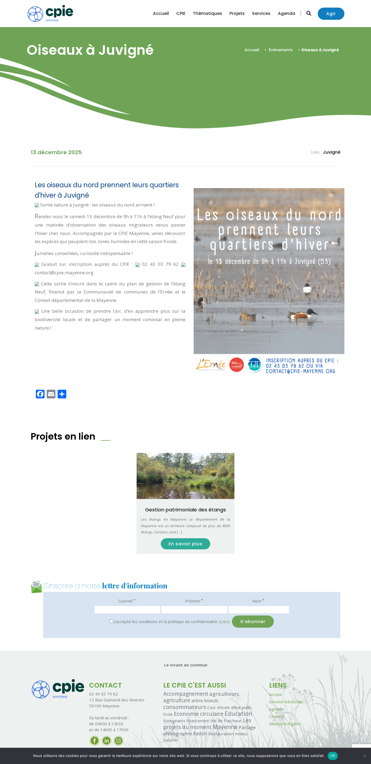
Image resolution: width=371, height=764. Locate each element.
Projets (237, 13)
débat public (241, 707)
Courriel (126, 601)
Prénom (194, 601)
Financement (197, 720)
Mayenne (225, 727)
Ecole (168, 714)
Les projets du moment (207, 724)
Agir (331, 14)
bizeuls (211, 701)
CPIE (181, 13)
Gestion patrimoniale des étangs (185, 509)
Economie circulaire (199, 713)
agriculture (176, 700)
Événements (281, 50)
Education (238, 713)
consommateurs (184, 707)
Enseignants (174, 720)
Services (261, 13)
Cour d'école (218, 707)
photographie (177, 733)
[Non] (364, 756)
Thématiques (207, 13)
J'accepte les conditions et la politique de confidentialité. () (171, 621)
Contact (276, 716)
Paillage (247, 727)
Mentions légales (285, 723)
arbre (197, 700)
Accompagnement (185, 693)
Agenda (286, 13)
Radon (200, 733)
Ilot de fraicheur (226, 720)
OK (332, 755)
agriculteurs (224, 693)
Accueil (161, 13)
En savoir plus (185, 544)
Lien (224, 621)
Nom (258, 601)
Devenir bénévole (285, 701)
